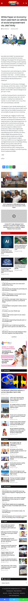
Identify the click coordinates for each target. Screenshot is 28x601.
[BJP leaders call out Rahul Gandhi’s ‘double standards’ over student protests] (5, 451)
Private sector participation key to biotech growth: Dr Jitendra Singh (14, 183)
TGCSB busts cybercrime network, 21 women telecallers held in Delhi (12, 391)
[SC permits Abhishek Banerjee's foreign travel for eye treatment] (23, 561)
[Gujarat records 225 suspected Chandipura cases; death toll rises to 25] (23, 547)
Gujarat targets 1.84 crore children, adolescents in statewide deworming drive (8, 554)
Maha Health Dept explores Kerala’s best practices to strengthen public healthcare (8, 526)
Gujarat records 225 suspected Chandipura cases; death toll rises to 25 (9, 547)
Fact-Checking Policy (14, 595)
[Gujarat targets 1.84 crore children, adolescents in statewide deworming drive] (23, 554)
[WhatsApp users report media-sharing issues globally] (21, 261)
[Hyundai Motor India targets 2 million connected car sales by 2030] (7, 262)
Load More (14, 337)
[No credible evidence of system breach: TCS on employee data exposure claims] (5, 408)
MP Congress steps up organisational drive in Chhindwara (15, 444)
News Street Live (5, 28)
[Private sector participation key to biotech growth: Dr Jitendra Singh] (5, 416)
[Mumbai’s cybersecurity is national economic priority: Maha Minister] (5, 458)
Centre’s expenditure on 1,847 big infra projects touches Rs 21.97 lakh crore (21, 247)
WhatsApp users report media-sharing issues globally (20, 267)
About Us (5, 593)
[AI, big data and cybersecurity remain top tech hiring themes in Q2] (7, 242)
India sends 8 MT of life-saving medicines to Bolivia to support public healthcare (9, 567)
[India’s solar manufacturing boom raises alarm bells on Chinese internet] (5, 400)
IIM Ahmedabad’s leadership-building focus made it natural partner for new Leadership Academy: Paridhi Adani (17, 431)
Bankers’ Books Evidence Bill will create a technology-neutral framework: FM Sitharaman (17, 423)
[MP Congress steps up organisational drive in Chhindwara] (5, 444)
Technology (8, 177)
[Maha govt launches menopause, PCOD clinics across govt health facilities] (23, 534)
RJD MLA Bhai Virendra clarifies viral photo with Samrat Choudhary (17, 464)
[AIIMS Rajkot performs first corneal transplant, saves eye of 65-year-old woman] (23, 540)
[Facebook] (3, 167)
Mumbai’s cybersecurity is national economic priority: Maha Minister (18, 457)
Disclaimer (22, 593)
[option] (14, 180)
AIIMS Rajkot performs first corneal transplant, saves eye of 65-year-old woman (9, 540)
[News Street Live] (14, 3)
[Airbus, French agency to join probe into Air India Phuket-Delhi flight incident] (5, 473)
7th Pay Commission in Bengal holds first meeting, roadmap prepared (17, 479)
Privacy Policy (16, 593)
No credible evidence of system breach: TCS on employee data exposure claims (18, 406)
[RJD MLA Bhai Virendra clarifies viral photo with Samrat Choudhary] (5, 465)
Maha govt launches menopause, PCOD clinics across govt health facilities (9, 533)
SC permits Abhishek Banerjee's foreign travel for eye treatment (9, 559)
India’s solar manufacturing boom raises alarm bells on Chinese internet (17, 399)
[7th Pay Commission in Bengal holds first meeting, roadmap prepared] (5, 479)
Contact (10, 593)
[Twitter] (7, 167)
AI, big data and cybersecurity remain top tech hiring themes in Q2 (7, 251)
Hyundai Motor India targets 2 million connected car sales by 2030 (7, 270)
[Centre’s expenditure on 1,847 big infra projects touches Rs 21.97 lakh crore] (21, 240)
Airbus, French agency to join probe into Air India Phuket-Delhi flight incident (18, 472)
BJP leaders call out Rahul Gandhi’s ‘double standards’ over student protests (18, 451)
